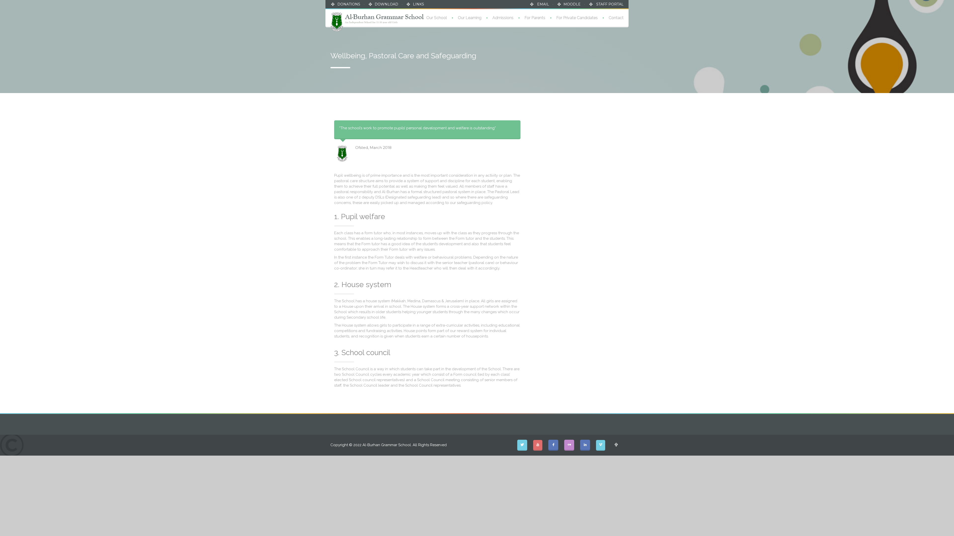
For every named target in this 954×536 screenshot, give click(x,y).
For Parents (534, 17)
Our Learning (469, 17)
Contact (616, 17)
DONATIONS (348, 4)
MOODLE (572, 4)
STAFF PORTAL (609, 4)
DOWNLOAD (386, 4)
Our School (436, 17)
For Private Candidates (577, 17)
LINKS (418, 4)
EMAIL (542, 4)
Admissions (503, 17)
